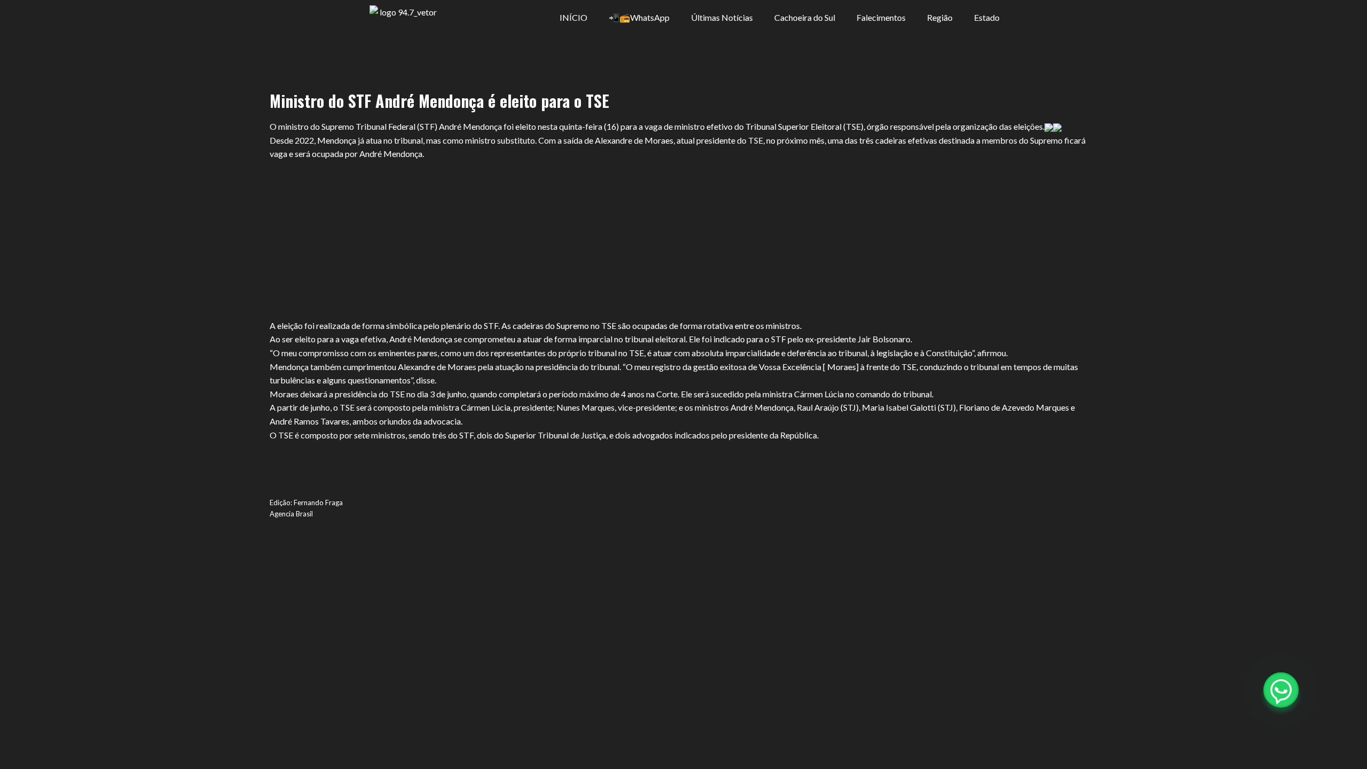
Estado (987, 17)
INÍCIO (573, 17)
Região (940, 17)
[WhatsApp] (1281, 690)
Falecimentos (881, 17)
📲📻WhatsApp (639, 17)
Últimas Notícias (722, 17)
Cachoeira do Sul (804, 17)
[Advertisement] (683, 240)
